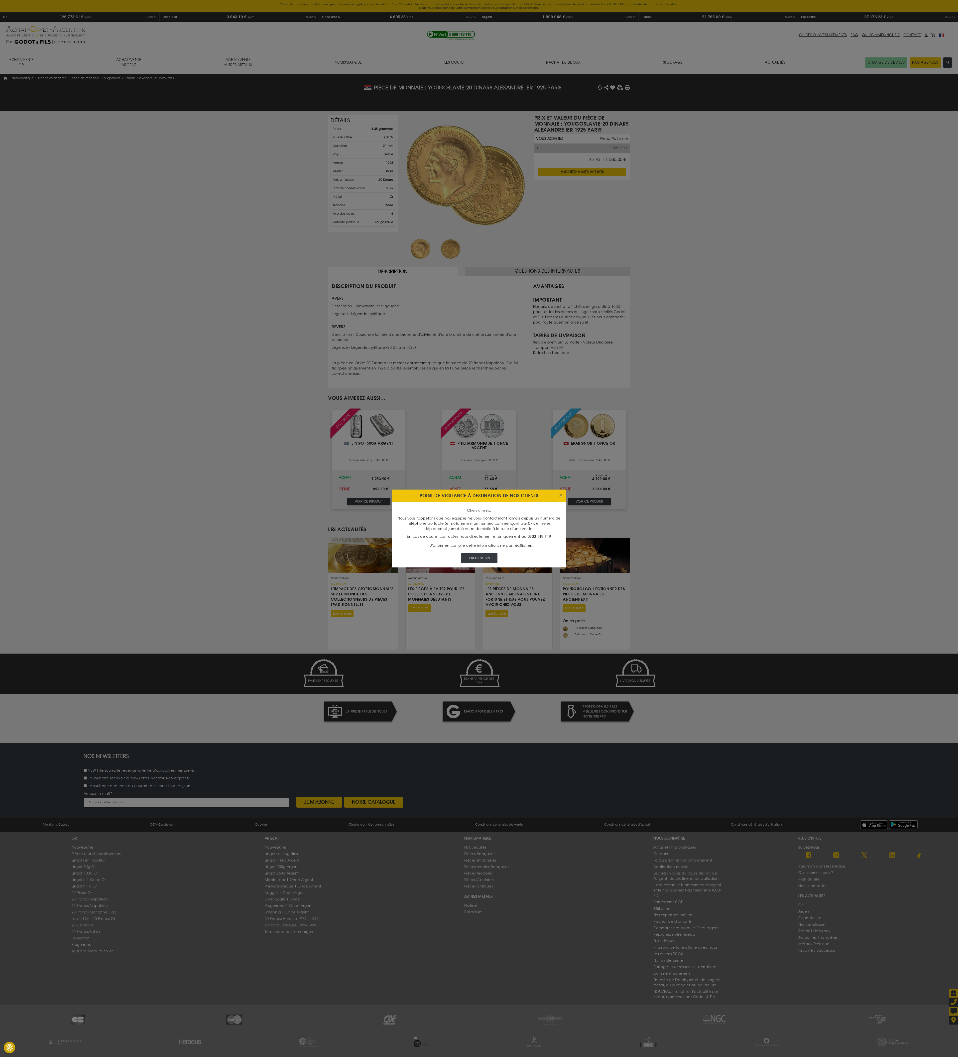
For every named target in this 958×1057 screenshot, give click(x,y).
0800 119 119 (539, 536)
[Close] (561, 495)
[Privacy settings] (9, 1047)
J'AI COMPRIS (479, 558)
